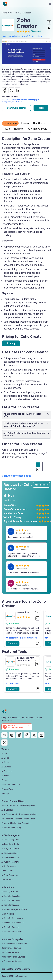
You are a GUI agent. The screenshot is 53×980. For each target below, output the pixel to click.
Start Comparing (16, 107)
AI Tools (13, 13)
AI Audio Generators (10, 862)
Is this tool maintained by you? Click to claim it (22, 36)
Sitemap (5, 793)
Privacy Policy (7, 789)
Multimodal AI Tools (10, 844)
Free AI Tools (7, 879)
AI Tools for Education (10, 896)
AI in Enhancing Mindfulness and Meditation (20, 814)
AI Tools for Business (10, 927)
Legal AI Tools (7, 914)
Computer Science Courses (13, 957)
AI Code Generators (9, 875)
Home (4, 13)
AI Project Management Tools (14, 909)
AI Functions (6, 771)
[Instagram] (12, 735)
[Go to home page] (5, 4)
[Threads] (4, 742)
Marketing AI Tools (9, 891)
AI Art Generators (8, 866)
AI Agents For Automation (12, 923)
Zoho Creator (25, 13)
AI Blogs (5, 758)
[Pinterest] (27, 735)
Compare (12, 643)
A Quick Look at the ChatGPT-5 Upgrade (18, 805)
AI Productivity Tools (10, 839)
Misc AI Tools (7, 871)
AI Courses (6, 767)
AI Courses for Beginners (12, 961)
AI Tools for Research (10, 900)
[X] (34, 735)
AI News (5, 775)
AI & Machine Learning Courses (14, 943)
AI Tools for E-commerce (12, 918)
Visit (41, 107)
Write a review (41, 485)
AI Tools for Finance (10, 905)
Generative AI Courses (11, 948)
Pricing (11, 343)
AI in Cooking (7, 810)
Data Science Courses (11, 952)
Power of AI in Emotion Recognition (16, 823)
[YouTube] (4, 735)
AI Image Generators (10, 848)
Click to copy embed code (16, 475)
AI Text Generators (9, 853)
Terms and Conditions (10, 784)
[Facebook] (19, 735)
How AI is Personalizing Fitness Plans (18, 819)
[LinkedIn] (41, 735)
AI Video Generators (10, 857)
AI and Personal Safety (11, 827)
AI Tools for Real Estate (11, 931)
